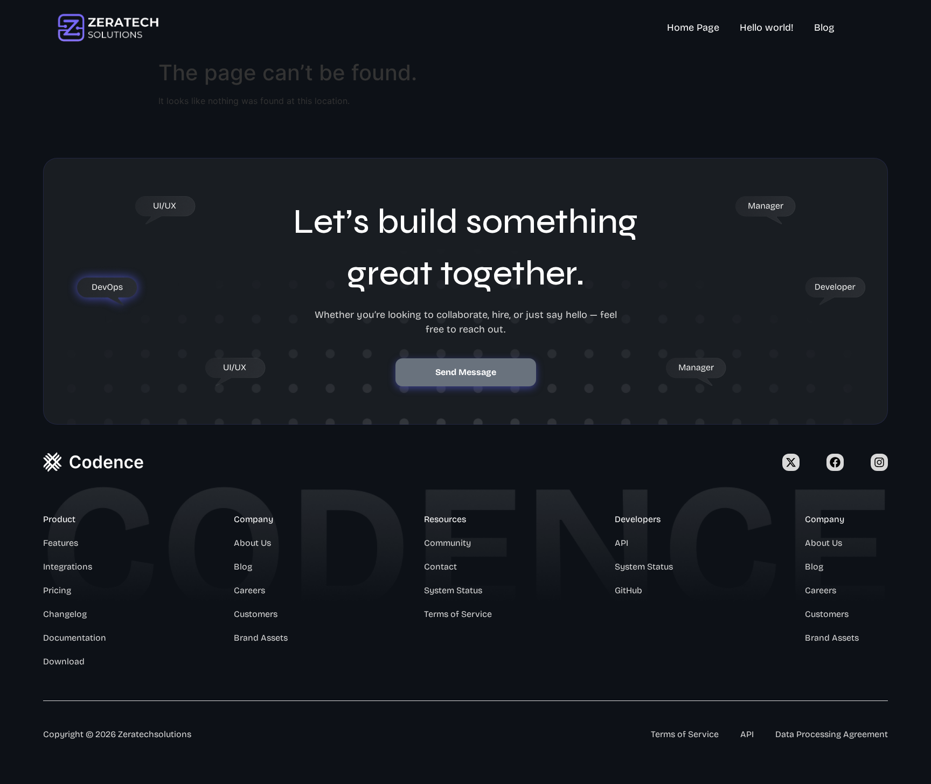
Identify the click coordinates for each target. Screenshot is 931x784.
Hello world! (767, 27)
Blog (824, 27)
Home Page (693, 27)
